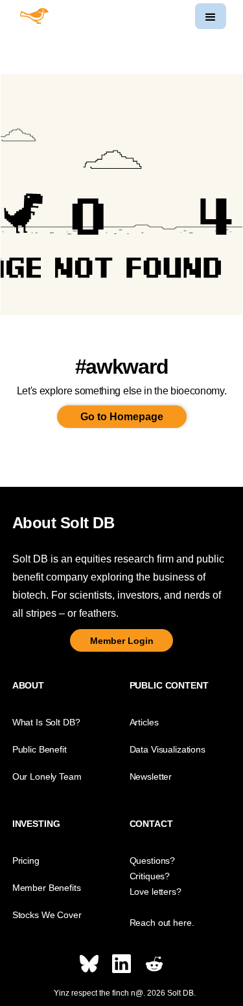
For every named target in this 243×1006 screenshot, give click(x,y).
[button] (210, 16)
